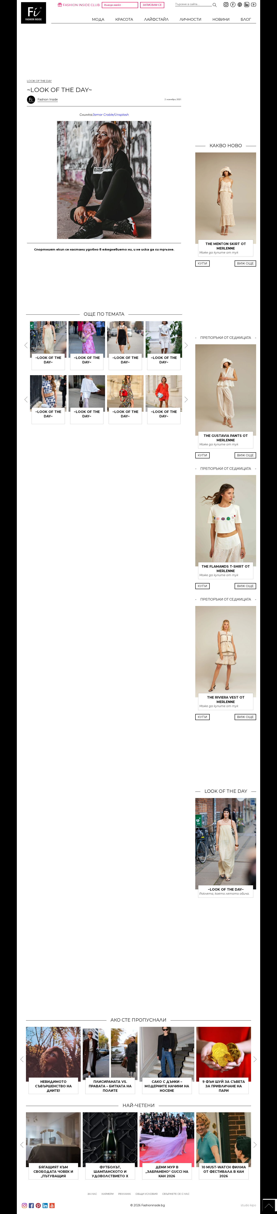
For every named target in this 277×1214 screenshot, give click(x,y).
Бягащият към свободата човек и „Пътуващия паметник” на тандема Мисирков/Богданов (53, 1176)
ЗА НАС (92, 1193)
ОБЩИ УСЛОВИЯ (146, 1193)
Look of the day (39, 80)
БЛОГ (246, 19)
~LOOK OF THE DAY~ (226, 889)
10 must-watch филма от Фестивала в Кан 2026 (224, 1171)
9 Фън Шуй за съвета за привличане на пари (223, 1086)
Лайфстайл (156, 19)
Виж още (245, 263)
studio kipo (248, 1205)
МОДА (98, 19)
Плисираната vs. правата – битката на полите (110, 1086)
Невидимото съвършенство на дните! (53, 1086)
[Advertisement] (104, 281)
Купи (202, 263)
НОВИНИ (221, 19)
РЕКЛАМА (124, 1193)
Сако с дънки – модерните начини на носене (167, 1086)
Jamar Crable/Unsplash (111, 115)
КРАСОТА (124, 19)
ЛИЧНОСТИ (190, 19)
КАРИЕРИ (108, 1193)
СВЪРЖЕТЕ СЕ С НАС (175, 1193)
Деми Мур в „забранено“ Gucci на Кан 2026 (166, 1171)
